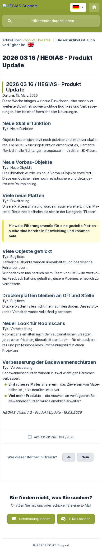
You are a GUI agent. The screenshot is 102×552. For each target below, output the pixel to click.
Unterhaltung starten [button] (35, 519)
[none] (20, 7)
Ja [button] (69, 457)
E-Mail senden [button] (80, 519)
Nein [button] (85, 457)
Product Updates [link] (37, 40)
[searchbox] (51, 21)
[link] (31, 45)
